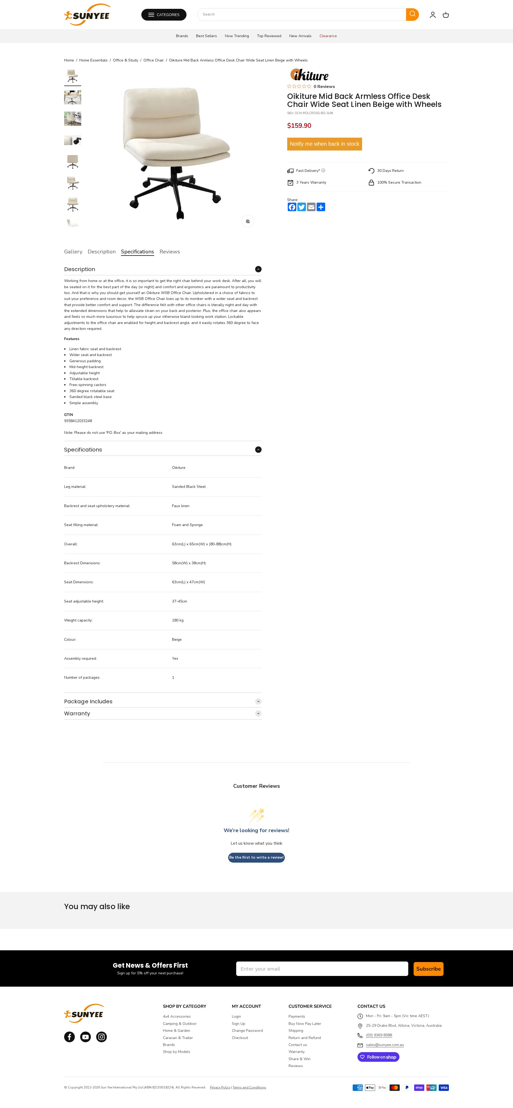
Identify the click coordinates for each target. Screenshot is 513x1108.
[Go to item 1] (72, 76)
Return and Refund (305, 1038)
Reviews (296, 1066)
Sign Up (238, 1023)
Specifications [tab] (137, 251)
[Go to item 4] (72, 141)
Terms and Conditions (249, 1087)
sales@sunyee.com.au (385, 1044)
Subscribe (428, 968)
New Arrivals (300, 35)
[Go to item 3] (72, 119)
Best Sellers (206, 35)
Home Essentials (93, 60)
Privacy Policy (220, 1087)
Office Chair (153, 60)
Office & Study (125, 60)
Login (236, 1016)
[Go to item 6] (72, 183)
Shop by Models (176, 1051)
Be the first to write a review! (256, 857)
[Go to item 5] (72, 162)
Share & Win (299, 1059)
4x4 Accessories (177, 1016)
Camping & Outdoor (180, 1023)
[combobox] (301, 14)
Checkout (240, 1038)
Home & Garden (176, 1030)
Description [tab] (102, 251)
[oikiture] (309, 74)
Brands (182, 35)
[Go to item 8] (72, 226)
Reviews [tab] (170, 251)
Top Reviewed (269, 35)
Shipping (296, 1030)
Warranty (297, 1051)
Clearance (328, 35)
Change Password (247, 1030)
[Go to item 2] (72, 98)
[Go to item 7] (72, 205)
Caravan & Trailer (178, 1038)
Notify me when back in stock (324, 144)
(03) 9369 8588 (379, 1035)
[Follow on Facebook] (69, 1041)
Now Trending (237, 35)
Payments (297, 1016)
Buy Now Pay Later (305, 1023)
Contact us (298, 1045)
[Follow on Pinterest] (101, 1041)
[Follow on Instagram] (85, 1041)
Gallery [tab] (73, 251)
